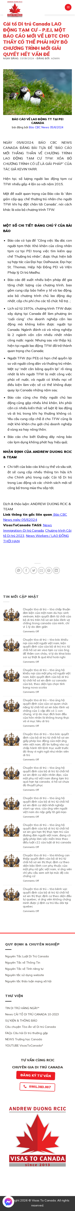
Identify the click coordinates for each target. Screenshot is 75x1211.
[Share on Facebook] (26, 570)
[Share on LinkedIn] (56, 570)
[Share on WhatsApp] (18, 570)
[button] (68, 7)
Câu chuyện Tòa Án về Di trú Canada (30, 1027)
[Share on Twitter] (33, 570)
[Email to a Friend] (41, 570)
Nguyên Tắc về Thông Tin (22, 962)
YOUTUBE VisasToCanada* (24, 1045)
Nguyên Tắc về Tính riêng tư (24, 969)
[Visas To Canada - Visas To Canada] (24, 9)
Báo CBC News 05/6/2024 (46, 127)
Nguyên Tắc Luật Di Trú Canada (27, 956)
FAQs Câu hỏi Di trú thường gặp (26, 1033)
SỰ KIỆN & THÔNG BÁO (21, 1020)
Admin (55, 58)
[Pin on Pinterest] (48, 570)
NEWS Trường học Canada (23, 1039)
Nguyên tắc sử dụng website (24, 975)
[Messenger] (8, 1201)
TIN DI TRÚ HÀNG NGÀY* (22, 1008)
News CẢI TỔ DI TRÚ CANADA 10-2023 (32, 1014)
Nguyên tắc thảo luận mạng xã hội (28, 981)
